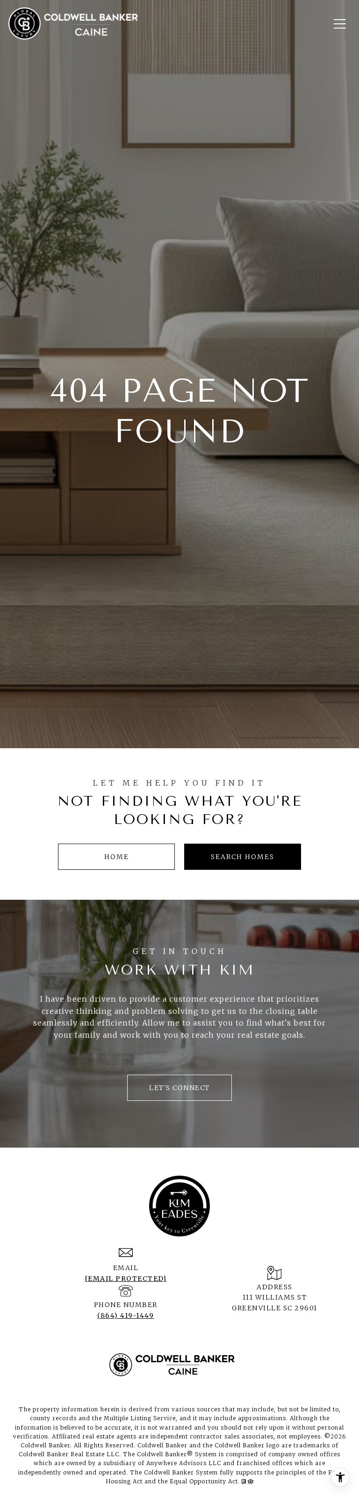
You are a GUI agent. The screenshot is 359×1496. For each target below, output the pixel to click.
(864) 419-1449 (125, 1315)
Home (116, 857)
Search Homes (242, 857)
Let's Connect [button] (179, 1088)
